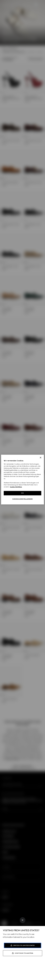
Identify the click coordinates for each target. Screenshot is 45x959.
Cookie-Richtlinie (16, 487)
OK (22, 493)
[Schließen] (40, 457)
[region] (22, 479)
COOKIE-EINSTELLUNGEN (22, 499)
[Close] (22, 920)
